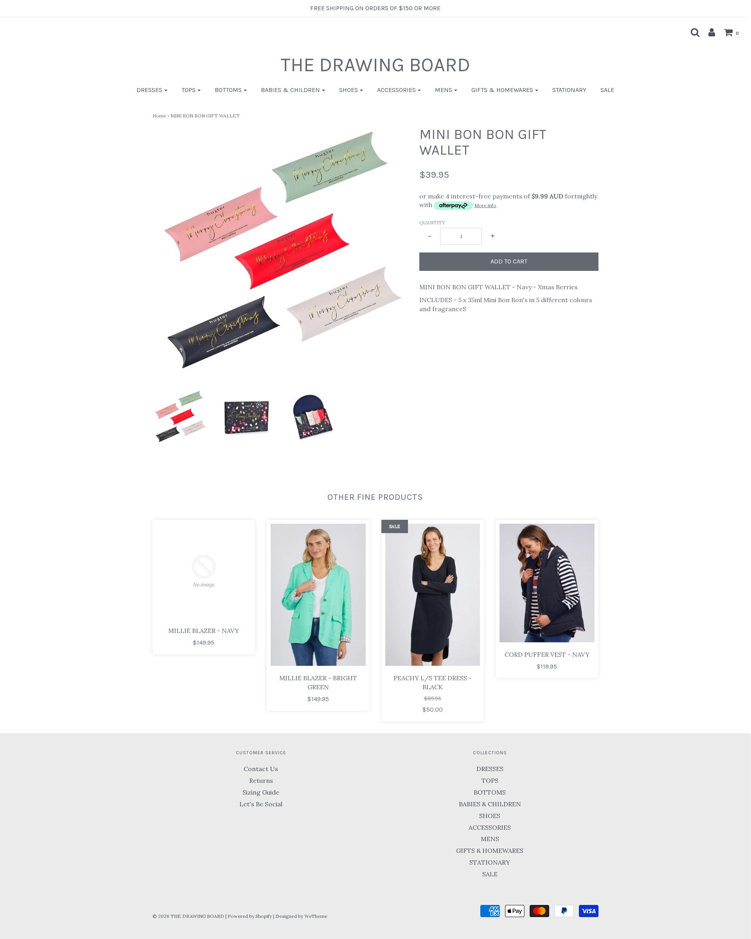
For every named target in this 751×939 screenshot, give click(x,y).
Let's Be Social (260, 804)
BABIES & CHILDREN (490, 804)
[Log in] (708, 32)
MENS (490, 839)
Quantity (432, 222)
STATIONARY (569, 90)
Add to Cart (508, 261)
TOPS (490, 780)
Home (159, 116)
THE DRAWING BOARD (375, 64)
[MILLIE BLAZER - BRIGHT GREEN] (318, 595)
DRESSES (489, 769)
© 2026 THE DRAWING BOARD (188, 916)
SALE (607, 90)
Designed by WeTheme (301, 916)
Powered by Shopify (250, 916)
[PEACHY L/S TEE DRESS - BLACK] (432, 595)
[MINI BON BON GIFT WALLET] (180, 417)
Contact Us (261, 769)
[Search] (691, 32)
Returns (261, 780)
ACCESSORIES (490, 827)
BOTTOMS (490, 792)
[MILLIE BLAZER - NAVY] (204, 571)
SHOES (489, 816)
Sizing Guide (261, 792)
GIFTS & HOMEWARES (489, 850)
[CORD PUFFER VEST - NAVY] (547, 583)
